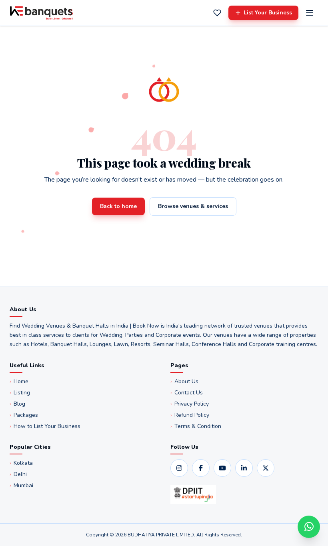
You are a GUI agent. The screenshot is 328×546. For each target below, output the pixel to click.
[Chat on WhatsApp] (309, 527)
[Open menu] (309, 13)
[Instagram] (179, 468)
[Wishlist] (217, 13)
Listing (20, 392)
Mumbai (21, 485)
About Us (184, 381)
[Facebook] (201, 468)
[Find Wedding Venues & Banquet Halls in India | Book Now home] (41, 13)
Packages (24, 415)
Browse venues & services (193, 206)
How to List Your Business (45, 426)
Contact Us (186, 392)
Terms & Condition (195, 426)
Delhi (18, 474)
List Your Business (268, 12)
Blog (17, 404)
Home (19, 381)
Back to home (118, 206)
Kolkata (21, 463)
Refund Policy (189, 415)
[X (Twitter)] (265, 468)
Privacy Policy (189, 404)
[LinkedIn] (244, 468)
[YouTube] (222, 468)
